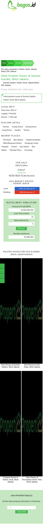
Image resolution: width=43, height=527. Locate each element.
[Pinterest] (26, 517)
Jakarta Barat (28, 63)
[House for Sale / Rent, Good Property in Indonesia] (21, 5)
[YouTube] (20, 517)
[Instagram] (13, 517)
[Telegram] (29, 517)
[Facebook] (10, 517)
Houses (11, 63)
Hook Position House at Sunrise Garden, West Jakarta (20, 77)
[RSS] (33, 517)
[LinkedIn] (23, 517)
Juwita (21, 173)
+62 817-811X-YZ (22, 176)
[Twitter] (17, 517)
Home (4, 63)
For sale (18, 63)
